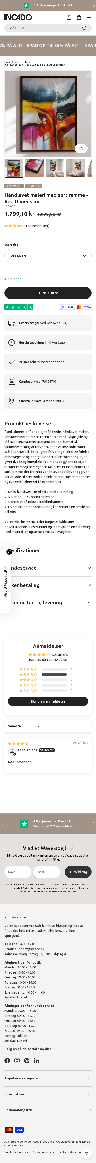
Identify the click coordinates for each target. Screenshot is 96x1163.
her (67, 532)
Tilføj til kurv (48, 292)
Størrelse (11, 244)
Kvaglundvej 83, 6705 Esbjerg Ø (42, 954)
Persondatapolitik (43, 1152)
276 (63, 826)
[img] (18, 743)
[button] (79, 17)
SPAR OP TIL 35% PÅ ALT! (52, 45)
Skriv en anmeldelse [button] (48, 701)
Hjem (7, 62)
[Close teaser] (9, 552)
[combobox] (48, 28)
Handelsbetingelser (16, 1152)
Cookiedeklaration (69, 1152)
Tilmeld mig (78, 872)
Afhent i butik (53, 401)
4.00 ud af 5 (59, 655)
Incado (10, 206)
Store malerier (23, 62)
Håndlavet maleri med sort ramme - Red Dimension (34, 64)
